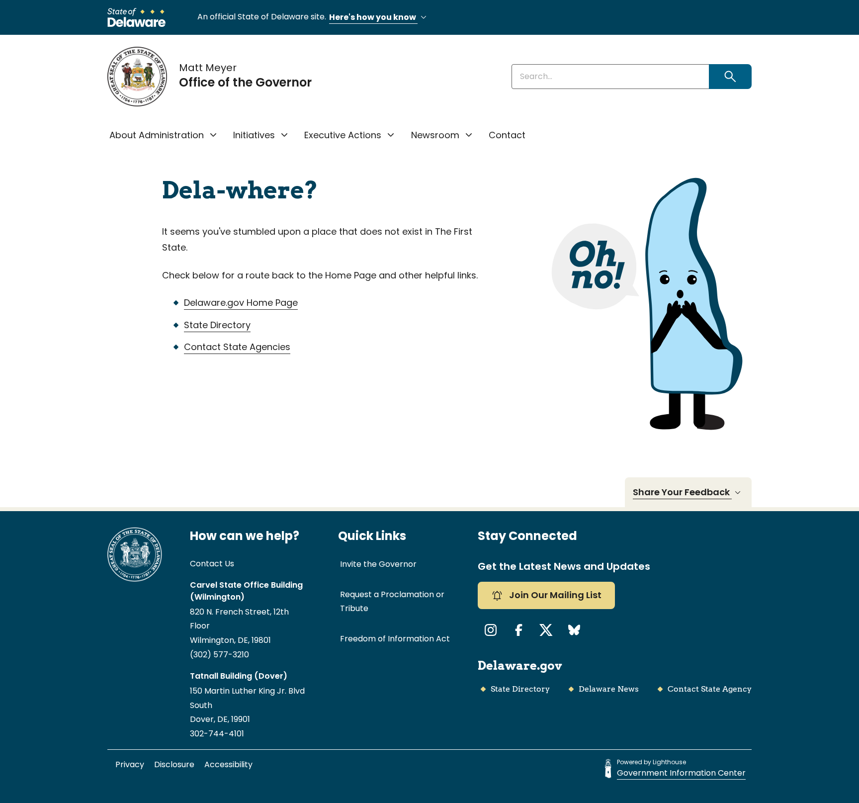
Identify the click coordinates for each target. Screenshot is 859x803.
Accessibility (228, 764)
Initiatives (254, 135)
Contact (507, 135)
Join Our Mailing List (554, 595)
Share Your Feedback (682, 492)
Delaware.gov (520, 665)
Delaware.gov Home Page (241, 302)
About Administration (156, 135)
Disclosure (174, 764)
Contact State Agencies (237, 347)
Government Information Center (681, 773)
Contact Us (212, 563)
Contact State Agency (710, 689)
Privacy (129, 764)
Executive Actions (342, 135)
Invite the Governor (378, 564)
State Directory (217, 325)
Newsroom (435, 135)
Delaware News (609, 689)
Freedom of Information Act (395, 638)
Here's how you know (373, 17)
